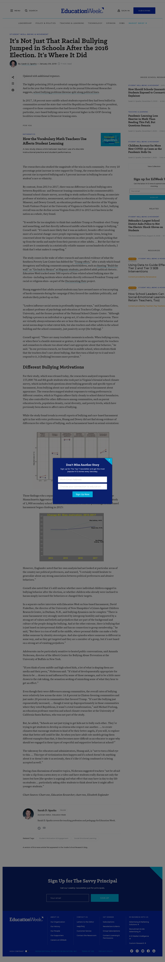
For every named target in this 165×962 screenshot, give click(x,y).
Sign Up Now (82, 494)
